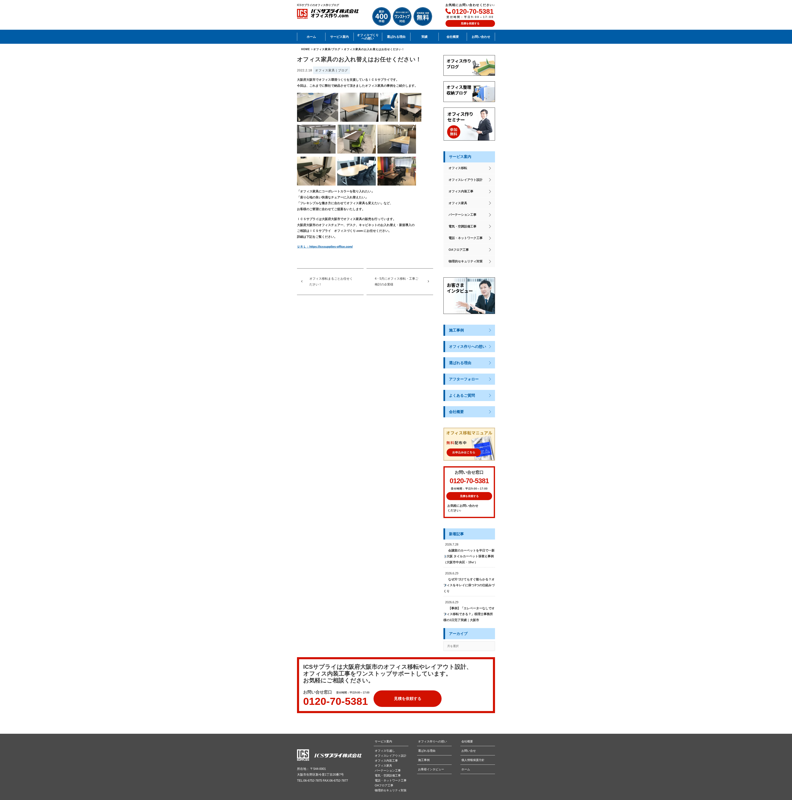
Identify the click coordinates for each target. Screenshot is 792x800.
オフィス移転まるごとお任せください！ (331, 281)
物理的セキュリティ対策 (466, 261)
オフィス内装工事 (461, 191)
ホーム (311, 36)
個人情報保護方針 (472, 760)
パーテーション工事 (462, 214)
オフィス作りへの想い (467, 346)
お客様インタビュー (431, 769)
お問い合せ (468, 750)
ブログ (343, 70)
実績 (424, 36)
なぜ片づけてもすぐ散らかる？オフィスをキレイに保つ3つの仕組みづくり (469, 585)
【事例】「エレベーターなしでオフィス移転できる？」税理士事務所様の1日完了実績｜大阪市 (469, 614)
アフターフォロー (464, 379)
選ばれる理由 (396, 36)
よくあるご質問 (462, 395)
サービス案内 (339, 36)
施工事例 (456, 330)
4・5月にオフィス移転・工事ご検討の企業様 (396, 281)
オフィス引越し (385, 750)
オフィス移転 (458, 168)
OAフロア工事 (459, 249)
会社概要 (453, 36)
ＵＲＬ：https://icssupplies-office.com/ (325, 246)
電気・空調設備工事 (462, 226)
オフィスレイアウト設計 (466, 179)
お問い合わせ (481, 36)
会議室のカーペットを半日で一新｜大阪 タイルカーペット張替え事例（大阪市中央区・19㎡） (469, 556)
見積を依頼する (470, 23)
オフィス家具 (325, 70)
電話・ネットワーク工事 (466, 238)
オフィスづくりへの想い (368, 36)
